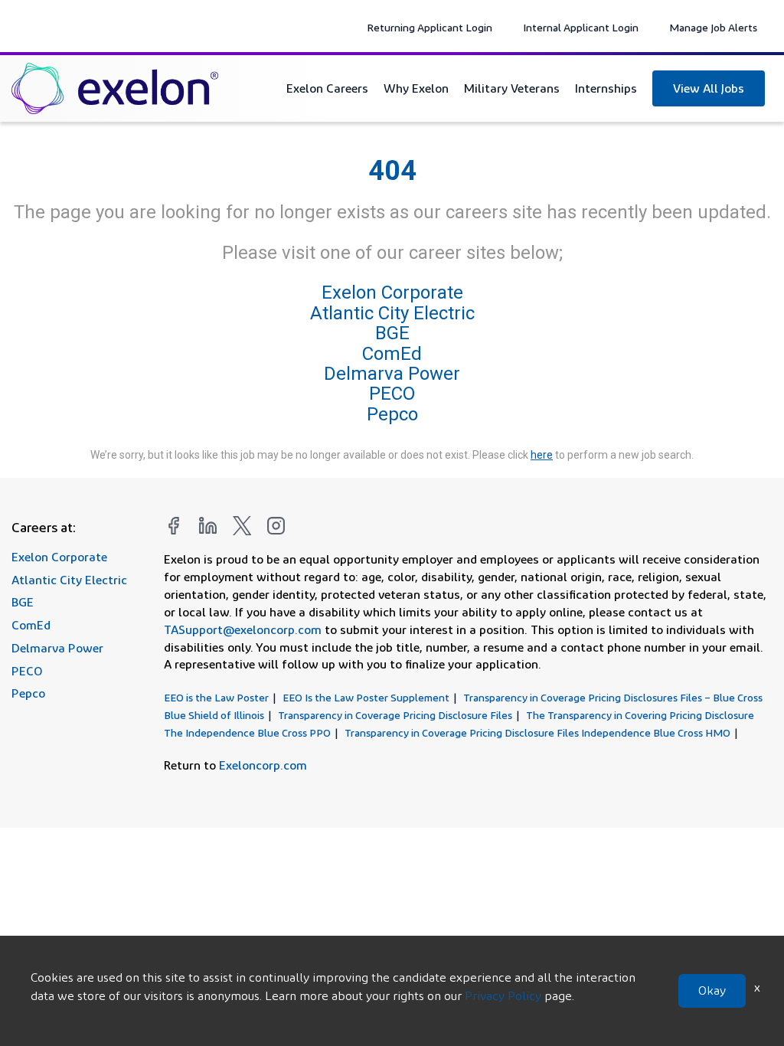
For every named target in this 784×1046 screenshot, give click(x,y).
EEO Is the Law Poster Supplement (366, 697)
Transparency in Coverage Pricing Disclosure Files (395, 714)
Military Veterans (512, 88)
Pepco (392, 414)
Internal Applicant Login (581, 27)
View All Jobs (708, 88)
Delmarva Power (392, 373)
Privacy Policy (503, 996)
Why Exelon (416, 88)
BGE (392, 333)
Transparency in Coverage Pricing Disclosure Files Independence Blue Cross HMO (537, 732)
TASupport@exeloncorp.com (243, 629)
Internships (606, 88)
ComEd (392, 353)
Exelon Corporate (392, 293)
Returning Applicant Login (429, 27)
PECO (392, 393)
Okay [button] (712, 990)
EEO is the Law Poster (216, 697)
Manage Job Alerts (713, 27)
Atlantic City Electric (392, 313)
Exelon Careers (327, 88)
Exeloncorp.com (263, 765)
